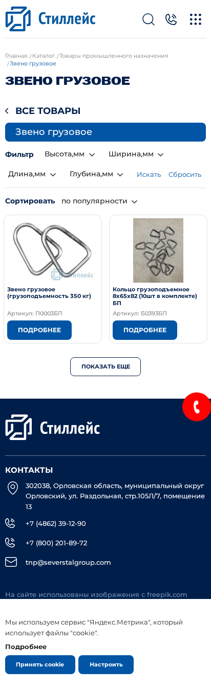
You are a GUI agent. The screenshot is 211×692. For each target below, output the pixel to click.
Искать (149, 174)
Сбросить (184, 174)
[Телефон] (171, 19)
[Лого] (50, 19)
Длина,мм (27, 173)
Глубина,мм (91, 173)
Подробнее (39, 330)
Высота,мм (65, 153)
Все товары (48, 111)
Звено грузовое (53, 131)
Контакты (29, 470)
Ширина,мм (131, 153)
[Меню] (195, 19)
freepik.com (167, 594)
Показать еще (105, 366)
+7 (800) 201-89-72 (56, 543)
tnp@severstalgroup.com (68, 562)
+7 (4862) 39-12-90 (56, 523)
